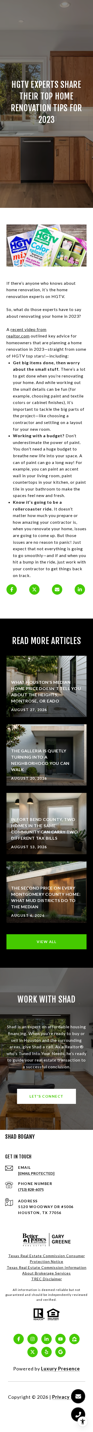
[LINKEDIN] (46, 1339)
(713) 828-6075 (31, 1189)
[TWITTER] (32, 1352)
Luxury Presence (60, 1368)
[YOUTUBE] (60, 1339)
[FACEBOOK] (18, 1339)
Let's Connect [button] (46, 1096)
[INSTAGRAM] (32, 1339)
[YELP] (46, 1352)
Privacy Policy (68, 1397)
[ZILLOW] (74, 1339)
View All (46, 941)
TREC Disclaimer (46, 1279)
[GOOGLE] (60, 1352)
